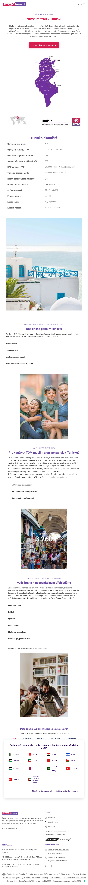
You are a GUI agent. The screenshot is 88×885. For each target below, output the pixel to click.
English (9, 874)
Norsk (28, 878)
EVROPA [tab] (27, 738)
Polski (15, 874)
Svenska (76, 874)
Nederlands (36, 878)
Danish (83, 874)
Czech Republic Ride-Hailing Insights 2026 (35, 881)
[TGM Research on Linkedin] (46, 865)
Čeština (62, 874)
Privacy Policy (50, 834)
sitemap (45, 878)
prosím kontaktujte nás (58, 477)
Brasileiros (7, 878)
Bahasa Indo (38, 874)
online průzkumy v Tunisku (60, 469)
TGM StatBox (68, 878)
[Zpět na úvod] (14, 4)
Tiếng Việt (48, 874)
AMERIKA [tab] (72, 738)
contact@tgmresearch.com (58, 850)
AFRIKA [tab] (40, 738)
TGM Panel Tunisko (39, 649)
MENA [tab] (14, 738)
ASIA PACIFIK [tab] (56, 738)
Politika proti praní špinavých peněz (56, 832)
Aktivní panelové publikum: (44, 533)
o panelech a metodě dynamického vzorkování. (61, 791)
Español (22, 874)
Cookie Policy (60, 834)
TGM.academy (55, 878)
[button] (81, 4)
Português (16, 878)
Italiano (55, 874)
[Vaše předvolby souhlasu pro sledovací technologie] (84, 881)
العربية (22, 878)
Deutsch (69, 874)
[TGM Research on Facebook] (52, 865)
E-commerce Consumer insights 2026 (67, 881)
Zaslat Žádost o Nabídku (44, 45)
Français (29, 874)
